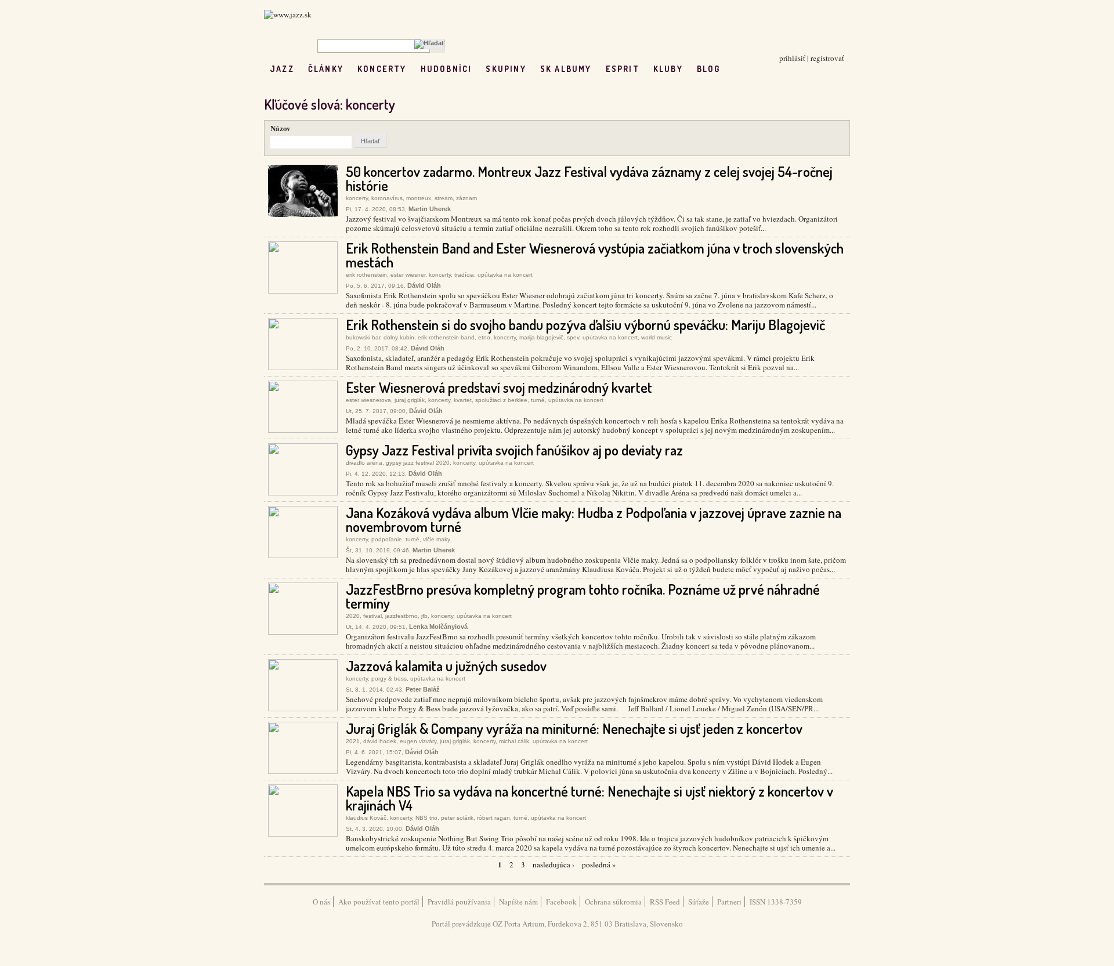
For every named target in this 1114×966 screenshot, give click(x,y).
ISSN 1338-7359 (776, 901)
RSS (759, 69)
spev (573, 337)
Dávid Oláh (424, 285)
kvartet (463, 400)
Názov (280, 127)
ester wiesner (407, 275)
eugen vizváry (418, 741)
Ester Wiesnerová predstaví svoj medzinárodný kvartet (499, 387)
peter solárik (457, 818)
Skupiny (506, 69)
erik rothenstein (366, 275)
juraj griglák (410, 400)
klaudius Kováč (366, 818)
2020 (353, 616)
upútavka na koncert (505, 275)
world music (656, 337)
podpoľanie (386, 539)
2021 (353, 741)
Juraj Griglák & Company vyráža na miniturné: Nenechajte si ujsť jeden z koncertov (574, 728)
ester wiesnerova (368, 400)
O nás (321, 901)
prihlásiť (792, 58)
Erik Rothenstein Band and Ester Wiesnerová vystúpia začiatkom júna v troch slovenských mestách (595, 255)
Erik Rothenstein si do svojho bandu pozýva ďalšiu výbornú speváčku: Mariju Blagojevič (585, 325)
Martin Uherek (429, 208)
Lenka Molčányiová (438, 626)
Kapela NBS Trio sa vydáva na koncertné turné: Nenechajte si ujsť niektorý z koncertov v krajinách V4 (589, 798)
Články (325, 69)
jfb (424, 616)
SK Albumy (566, 69)
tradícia (464, 275)
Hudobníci (446, 69)
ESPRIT (622, 69)
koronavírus (387, 198)
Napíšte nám (518, 901)
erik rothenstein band (446, 337)
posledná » (599, 864)
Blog (709, 69)
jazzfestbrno (401, 616)
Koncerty (382, 69)
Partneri (729, 901)
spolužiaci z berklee (501, 400)
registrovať (827, 58)
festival (372, 616)
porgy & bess (389, 678)
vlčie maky (436, 539)
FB (734, 69)
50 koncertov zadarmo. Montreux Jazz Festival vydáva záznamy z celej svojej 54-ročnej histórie (589, 178)
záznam (466, 198)
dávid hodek (379, 741)
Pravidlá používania (459, 901)
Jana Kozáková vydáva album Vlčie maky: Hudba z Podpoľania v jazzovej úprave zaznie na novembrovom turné (593, 520)
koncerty (357, 198)
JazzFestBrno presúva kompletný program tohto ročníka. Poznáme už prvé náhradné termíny (583, 596)
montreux (418, 198)
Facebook (561, 901)
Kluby (668, 69)
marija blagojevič (541, 337)
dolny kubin (399, 337)
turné (538, 400)
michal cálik (514, 741)
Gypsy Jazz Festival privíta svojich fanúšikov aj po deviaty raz (514, 450)
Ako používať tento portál (378, 901)
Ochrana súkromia (613, 901)
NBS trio (426, 818)
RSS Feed (665, 901)
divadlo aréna (364, 463)
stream (444, 198)
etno (484, 337)
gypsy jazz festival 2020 (418, 463)
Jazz (282, 69)
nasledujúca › (553, 864)
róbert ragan (493, 818)
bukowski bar (363, 337)
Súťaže (698, 901)
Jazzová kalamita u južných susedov (446, 666)
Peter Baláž (423, 689)
